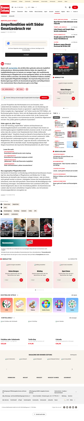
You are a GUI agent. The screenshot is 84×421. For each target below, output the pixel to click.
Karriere (70, 396)
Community (27, 1)
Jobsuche (60, 1)
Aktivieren (44, 97)
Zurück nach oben (39, 414)
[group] (6, 227)
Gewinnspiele (36, 1)
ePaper (20, 1)
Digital (63, 11)
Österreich (20, 11)
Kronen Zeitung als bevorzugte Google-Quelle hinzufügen (26, 97)
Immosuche (52, 1)
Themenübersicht (46, 252)
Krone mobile (44, 1)
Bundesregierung (8, 210)
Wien (26, 11)
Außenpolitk (11, 16)
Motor (68, 11)
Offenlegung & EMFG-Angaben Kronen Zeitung (39, 391)
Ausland (57, 11)
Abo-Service (5, 400)
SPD (35, 210)
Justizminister (14, 214)
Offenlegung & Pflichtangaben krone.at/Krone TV (14, 391)
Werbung (64, 396)
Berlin (5, 207)
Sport (45, 11)
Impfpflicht (6, 214)
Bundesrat (24, 210)
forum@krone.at (40, 254)
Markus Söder (7, 204)
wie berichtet (13, 68)
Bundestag (16, 210)
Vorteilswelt (14, 1)
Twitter (30, 210)
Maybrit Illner (16, 204)
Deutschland (4, 16)
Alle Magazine (73, 354)
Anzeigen (26, 55)
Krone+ (13, 11)
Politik (31, 11)
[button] (71, 11)
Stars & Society (38, 11)
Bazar (66, 1)
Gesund (51, 11)
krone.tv (75, 11)
